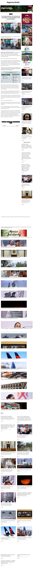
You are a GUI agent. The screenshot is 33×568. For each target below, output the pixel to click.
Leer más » (23, 111)
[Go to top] (31, 565)
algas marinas (4, 121)
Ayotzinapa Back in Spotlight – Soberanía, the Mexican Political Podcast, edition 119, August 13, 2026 (15, 216)
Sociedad (10, 14)
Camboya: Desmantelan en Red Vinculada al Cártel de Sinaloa (10, 277)
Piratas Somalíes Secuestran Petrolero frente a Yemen (8, 338)
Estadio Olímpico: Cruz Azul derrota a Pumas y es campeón (27, 107)
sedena (11, 122)
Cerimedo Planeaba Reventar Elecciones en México (26, 185)
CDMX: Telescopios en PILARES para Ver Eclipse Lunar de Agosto (10, 308)
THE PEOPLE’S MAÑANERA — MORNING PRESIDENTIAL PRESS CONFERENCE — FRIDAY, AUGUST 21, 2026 (16, 328)
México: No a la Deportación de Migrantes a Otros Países (9, 298)
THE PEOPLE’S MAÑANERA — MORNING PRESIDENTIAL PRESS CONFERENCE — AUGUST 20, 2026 (15, 399)
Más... (2, 413)
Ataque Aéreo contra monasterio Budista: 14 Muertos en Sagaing (10, 267)
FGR (11, 121)
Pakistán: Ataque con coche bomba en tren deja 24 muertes (27, 92)
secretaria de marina (16, 121)
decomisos (8, 121)
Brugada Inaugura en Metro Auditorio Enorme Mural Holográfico (10, 379)
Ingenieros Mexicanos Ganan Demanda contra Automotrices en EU (26, 201)
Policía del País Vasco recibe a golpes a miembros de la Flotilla (27, 137)
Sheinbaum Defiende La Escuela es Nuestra (7, 389)
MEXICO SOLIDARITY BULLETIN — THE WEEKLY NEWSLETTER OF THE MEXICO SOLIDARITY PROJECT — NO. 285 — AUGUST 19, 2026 (16, 237)
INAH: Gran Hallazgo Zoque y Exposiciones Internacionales (9, 318)
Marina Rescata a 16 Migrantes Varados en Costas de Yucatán (10, 369)
